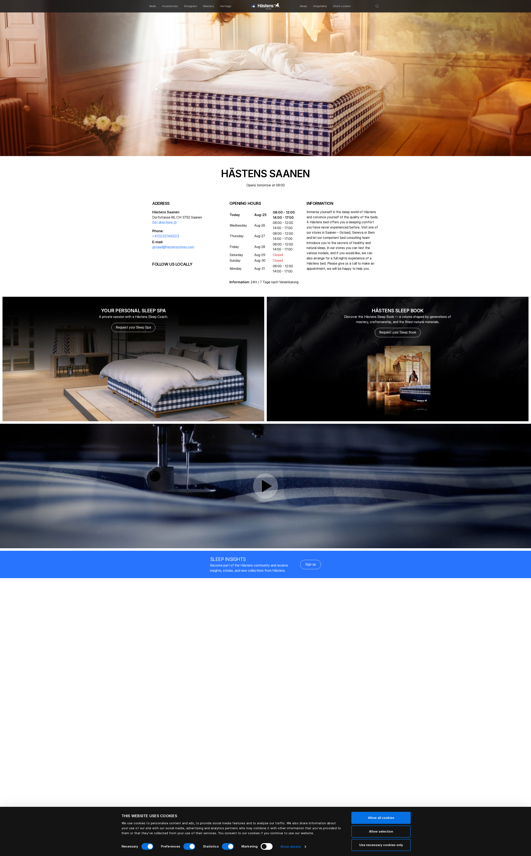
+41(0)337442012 (165, 236)
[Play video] (265, 486)
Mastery (208, 6)
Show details (290, 847)
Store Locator (342, 6)
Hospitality (320, 6)
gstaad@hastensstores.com (173, 247)
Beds (153, 6)
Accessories (170, 6)
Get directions (164, 222)
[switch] (189, 846)
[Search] (377, 6)
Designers (190, 6)
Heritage (225, 6)
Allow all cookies (381, 818)
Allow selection (381, 831)
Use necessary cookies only (381, 845)
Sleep (303, 6)
